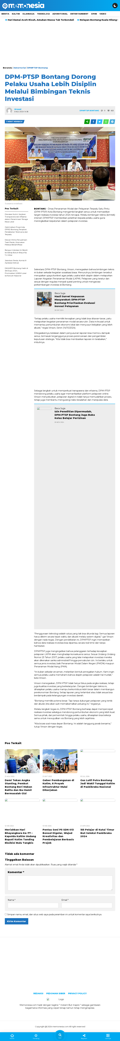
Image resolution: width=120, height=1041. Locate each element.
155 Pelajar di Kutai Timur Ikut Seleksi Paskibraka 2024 (97, 833)
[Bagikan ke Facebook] (93, 122)
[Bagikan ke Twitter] (100, 122)
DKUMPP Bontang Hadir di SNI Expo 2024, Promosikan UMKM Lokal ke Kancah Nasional (16, 272)
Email (64, 900)
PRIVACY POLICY (77, 993)
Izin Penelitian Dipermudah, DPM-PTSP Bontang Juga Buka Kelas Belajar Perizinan (75, 415)
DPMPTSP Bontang (37, 68)
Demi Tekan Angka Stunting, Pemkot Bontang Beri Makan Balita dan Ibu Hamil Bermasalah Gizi (18, 787)
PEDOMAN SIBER (55, 993)
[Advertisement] (60, 44)
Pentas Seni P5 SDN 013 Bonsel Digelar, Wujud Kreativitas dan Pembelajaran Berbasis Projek (58, 836)
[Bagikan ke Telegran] (112, 122)
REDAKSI (38, 993)
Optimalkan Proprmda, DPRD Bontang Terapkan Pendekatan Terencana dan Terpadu (16, 230)
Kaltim (16, 14)
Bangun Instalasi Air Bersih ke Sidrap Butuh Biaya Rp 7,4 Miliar (16, 252)
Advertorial (60, 14)
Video (103, 14)
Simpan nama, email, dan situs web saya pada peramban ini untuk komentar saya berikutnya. (54, 914)
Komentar (16, 872)
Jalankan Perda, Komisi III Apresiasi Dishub (15, 261)
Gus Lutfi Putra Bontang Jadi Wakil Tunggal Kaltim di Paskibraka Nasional (97, 783)
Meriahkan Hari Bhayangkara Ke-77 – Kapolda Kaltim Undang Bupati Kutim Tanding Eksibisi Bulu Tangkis (20, 836)
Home (12, 1038)
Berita (5, 14)
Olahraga (28, 14)
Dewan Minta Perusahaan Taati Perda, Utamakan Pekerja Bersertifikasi (16, 242)
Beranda (7, 68)
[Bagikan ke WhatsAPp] (106, 122)
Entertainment (79, 14)
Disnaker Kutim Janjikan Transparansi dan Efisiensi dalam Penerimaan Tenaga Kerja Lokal (16, 218)
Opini (94, 14)
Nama (11, 900)
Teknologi (43, 14)
